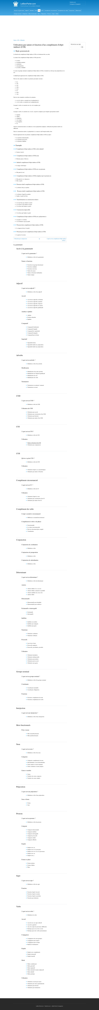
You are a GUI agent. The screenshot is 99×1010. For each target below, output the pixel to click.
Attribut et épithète (27, 312)
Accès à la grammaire (19, 10)
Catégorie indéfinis (32, 832)
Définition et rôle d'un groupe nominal (36, 680)
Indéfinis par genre (32, 626)
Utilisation (22, 40)
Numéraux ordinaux (32, 635)
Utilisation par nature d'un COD (35, 418)
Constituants (25, 684)
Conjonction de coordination (30, 545)
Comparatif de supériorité (33, 331)
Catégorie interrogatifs (32, 833)
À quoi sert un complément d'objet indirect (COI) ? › (56, 239)
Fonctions (24, 694)
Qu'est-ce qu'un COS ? (28, 458)
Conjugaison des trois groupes (34, 938)
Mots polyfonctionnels (32, 735)
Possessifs (24, 640)
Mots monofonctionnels (33, 733)
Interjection (24, 13)
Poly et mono (25, 730)
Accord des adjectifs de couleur (35, 305)
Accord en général (31, 925)
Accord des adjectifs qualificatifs (35, 307)
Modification (25, 368)
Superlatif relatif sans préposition (35, 346)
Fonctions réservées (32, 269)
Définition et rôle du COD (33, 404)
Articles (24, 585)
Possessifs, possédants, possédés (35, 647)
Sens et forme (25, 799)
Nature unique (30, 274)
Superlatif (24, 339)
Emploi (24, 844)
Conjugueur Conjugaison (75, 4)
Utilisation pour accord (33, 661)
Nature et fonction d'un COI (34, 443)
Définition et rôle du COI (33, 435)
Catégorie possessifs (32, 835)
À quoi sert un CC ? (27, 485)
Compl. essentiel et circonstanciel (31, 514)
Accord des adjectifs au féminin (35, 299)
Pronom (49, 13)
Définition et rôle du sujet (33, 884)
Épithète (29, 319)
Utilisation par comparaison (34, 445)
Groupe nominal (17, 13)
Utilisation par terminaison (33, 987)
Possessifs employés (32, 645)
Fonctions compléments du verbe (35, 699)
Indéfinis (24, 618)
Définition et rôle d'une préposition (35, 795)
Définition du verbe (32, 915)
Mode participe (31, 974)
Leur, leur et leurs (31, 643)
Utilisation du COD (27, 408)
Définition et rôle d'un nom (33, 752)
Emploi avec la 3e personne (34, 849)
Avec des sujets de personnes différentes (37, 926)
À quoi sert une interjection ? (30, 713)
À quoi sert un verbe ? (28, 911)
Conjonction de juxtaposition (30, 552)
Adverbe (32, 10)
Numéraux (25, 630)
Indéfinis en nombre (32, 622)
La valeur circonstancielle (33, 527)
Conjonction (71, 10)
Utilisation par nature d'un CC (34, 500)
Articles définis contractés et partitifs (36, 590)
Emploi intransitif (31, 954)
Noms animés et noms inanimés (35, 764)
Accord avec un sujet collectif (34, 923)
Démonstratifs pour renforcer (34, 604)
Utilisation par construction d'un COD (36, 414)
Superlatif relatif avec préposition (35, 344)
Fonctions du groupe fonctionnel (35, 265)
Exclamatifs (30, 612)
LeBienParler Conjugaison (57, 1006)
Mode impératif (31, 968)
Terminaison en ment (32, 387)
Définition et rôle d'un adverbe (34, 363)
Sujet (53, 13)
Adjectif (27, 10)
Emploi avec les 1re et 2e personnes (36, 851)
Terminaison (25, 381)
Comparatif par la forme (33, 335)
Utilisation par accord (32, 412)
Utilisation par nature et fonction (35, 471)
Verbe (57, 13)
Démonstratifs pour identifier (34, 602)
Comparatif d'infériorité (33, 327)
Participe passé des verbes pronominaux (37, 930)
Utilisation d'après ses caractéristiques (36, 469)
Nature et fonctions (27, 261)
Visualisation (30, 531)
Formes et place (26, 859)
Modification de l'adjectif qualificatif (36, 373)
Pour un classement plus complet (35, 529)
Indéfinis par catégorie (32, 624)
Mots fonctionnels (33, 13)
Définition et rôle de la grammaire (35, 257)
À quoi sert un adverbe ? (28, 360)
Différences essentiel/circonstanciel (35, 517)
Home (15, 40)
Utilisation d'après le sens (33, 496)
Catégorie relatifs (31, 837)
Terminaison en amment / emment (35, 385)
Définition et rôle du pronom (34, 822)
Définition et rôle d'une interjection (35, 716)
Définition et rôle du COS (33, 462)
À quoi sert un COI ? (28, 431)
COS (42, 10)
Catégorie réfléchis (31, 839)
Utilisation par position (32, 659)
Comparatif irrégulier (32, 333)
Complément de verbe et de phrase (31, 521)
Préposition (43, 13)
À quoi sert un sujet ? (28, 880)
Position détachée (31, 317)
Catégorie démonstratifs (33, 830)
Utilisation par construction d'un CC (36, 498)
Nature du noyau (31, 271)
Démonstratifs (26, 599)
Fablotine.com (73, 2)
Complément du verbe (63, 10)
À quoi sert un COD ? (28, 400)
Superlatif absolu (31, 342)
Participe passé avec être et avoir (35, 928)
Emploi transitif (31, 956)
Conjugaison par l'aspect (33, 940)
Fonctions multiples (32, 267)
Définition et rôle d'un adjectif (34, 292)
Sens (28, 805)
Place (28, 867)
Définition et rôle (31, 548)
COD (36, 10)
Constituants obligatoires (33, 690)
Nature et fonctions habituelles (34, 272)
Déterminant (78, 10)
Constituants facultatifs (32, 688)
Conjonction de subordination (30, 560)
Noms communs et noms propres (35, 766)
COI (39, 10)
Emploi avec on (31, 853)
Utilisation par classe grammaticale (35, 983)
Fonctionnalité (30, 525)
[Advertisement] (49, 27)
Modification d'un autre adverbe (35, 371)
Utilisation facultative (32, 655)
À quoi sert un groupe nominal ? (31, 676)
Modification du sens (32, 375)
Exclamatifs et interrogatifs (29, 608)
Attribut (29, 315)
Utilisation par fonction (33, 416)
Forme (29, 803)
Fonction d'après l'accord (33, 892)
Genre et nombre (26, 770)
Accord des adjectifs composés (34, 303)
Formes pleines (31, 863)
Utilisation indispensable (33, 657)
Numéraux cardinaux (32, 633)
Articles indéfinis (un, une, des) (35, 592)
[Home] (15, 4)
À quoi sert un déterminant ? (30, 577)
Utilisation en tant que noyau (34, 981)
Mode (23, 960)
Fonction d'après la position (34, 896)
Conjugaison (25, 935)
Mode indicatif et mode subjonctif (35, 970)
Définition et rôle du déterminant (35, 581)
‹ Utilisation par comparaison (20, 238)
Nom (39, 13)
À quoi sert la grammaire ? (29, 253)
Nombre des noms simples (33, 778)
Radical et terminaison (32, 944)
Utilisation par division (32, 985)
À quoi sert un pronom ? (28, 818)
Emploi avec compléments (33, 952)
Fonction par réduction (32, 898)
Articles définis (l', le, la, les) (34, 588)
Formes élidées (31, 865)
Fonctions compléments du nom (35, 697)
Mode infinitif (30, 972)
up (39, 238)
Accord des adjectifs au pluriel (34, 301)
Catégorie (24, 826)
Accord (24, 296)
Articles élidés (30, 594)
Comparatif (25, 323)
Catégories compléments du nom (35, 760)
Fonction (24, 888)
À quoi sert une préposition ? (30, 791)
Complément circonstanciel (51, 10)
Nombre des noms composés (34, 776)
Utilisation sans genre (32, 663)
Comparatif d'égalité (32, 329)
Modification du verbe (32, 377)
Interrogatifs (30, 614)
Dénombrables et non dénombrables (36, 762)
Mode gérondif (31, 966)
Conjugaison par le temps (33, 942)
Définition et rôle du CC (33, 488)
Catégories (25, 757)
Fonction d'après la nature (33, 894)
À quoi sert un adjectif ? (28, 288)
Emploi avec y (30, 855)
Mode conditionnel (32, 964)
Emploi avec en (31, 847)
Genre (28, 774)
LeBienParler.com (40, 1006)
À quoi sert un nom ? (28, 749)
